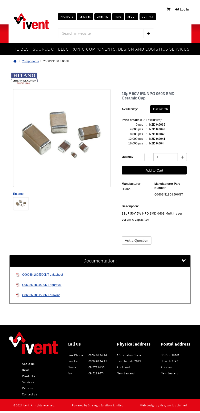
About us (28, 363)
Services (28, 382)
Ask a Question (136, 240)
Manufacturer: (131, 183)
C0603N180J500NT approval (41, 285)
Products (66, 16)
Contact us (29, 394)
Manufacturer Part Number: (167, 186)
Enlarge (18, 194)
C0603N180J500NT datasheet (42, 274)
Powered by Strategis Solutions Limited (97, 405)
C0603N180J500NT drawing (41, 295)
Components (30, 61)
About (132, 16)
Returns (27, 388)
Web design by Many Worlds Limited (163, 405)
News (25, 370)
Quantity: (128, 157)
